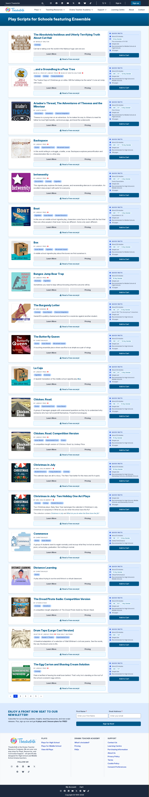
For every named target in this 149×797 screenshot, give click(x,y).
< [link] (10, 696)
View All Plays (47, 749)
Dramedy (38, 281)
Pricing (88, 54)
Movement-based (63, 147)
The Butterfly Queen (47, 336)
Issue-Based (48, 215)
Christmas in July (44, 464)
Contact (141, 10)
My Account (71, 787)
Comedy (37, 45)
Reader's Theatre (48, 637)
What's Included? (81, 742)
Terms (110, 760)
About (131, 10)
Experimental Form (48, 147)
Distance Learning (45, 567)
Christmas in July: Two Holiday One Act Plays (62, 496)
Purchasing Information (118, 749)
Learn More (51, 54)
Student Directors (61, 215)
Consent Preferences (117, 767)
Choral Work (39, 113)
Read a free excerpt (70, 59)
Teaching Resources (54, 10)
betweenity (41, 174)
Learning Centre (117, 10)
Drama (37, 147)
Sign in (118, 3)
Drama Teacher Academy (80, 10)
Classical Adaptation (62, 113)
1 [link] (15, 696)
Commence (41, 533)
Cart (81, 787)
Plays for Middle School (51, 746)
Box (36, 242)
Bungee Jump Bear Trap (49, 273)
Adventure (49, 113)
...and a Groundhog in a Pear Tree (54, 69)
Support (101, 10)
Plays (36, 10)
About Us (112, 753)
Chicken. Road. (43, 399)
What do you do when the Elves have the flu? (83, 513)
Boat (37, 208)
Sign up (136, 3)
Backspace (41, 140)
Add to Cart (124, 55)
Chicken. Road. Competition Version (56, 433)
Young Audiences (57, 76)
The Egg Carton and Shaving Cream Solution (61, 664)
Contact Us (112, 742)
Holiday (45, 76)
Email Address (115, 711)
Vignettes (57, 181)
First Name (81, 711)
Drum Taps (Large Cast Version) (54, 630)
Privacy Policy (114, 756)
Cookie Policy (113, 763)
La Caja (38, 368)
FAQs (76, 749)
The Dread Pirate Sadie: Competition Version (62, 599)
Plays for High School (50, 742)
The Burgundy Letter (47, 305)
